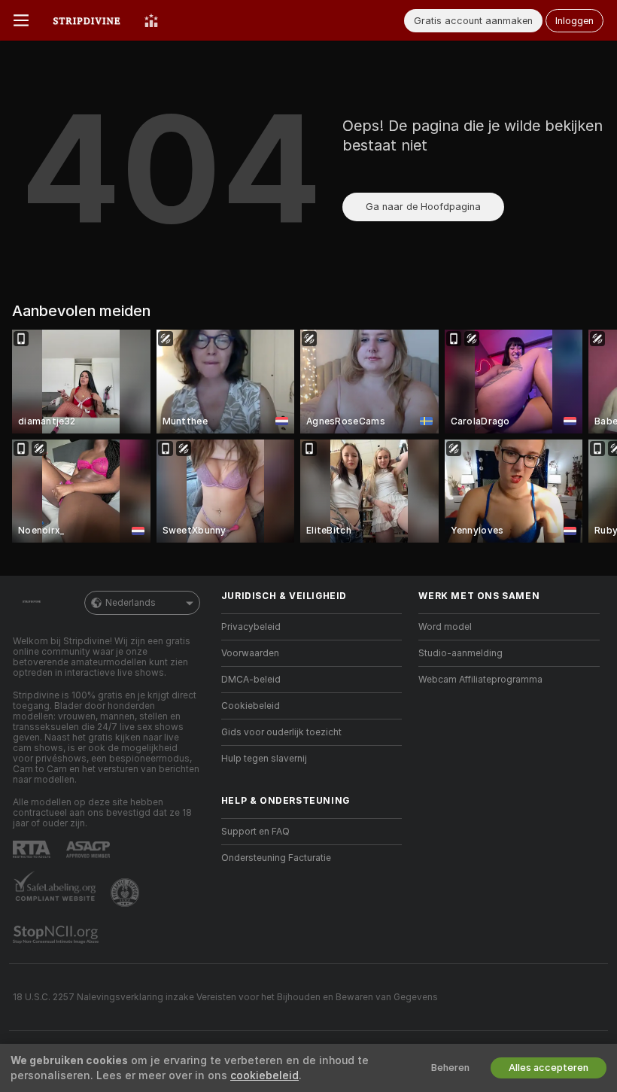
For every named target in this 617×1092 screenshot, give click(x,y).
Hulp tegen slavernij (264, 758)
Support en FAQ (255, 831)
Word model (445, 627)
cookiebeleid (264, 1075)
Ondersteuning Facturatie (276, 858)
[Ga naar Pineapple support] (126, 892)
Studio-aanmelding (460, 653)
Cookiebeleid (250, 706)
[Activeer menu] (21, 20)
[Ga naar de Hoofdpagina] (86, 20)
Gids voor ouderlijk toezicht (281, 732)
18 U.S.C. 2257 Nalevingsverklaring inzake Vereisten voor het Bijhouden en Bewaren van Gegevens (225, 997)
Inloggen (574, 20)
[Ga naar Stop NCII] (57, 935)
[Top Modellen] (151, 20)
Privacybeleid (251, 627)
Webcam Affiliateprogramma (480, 679)
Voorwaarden (250, 653)
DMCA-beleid (251, 679)
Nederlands (130, 603)
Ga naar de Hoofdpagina (423, 206)
